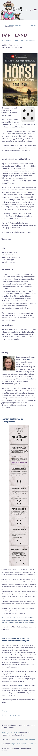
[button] (26, 10)
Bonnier (4, 711)
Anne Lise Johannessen (26, 739)
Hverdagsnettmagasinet (11, 732)
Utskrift (7, 715)
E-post (18, 715)
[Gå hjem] (12, 10)
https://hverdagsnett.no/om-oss (23, 744)
